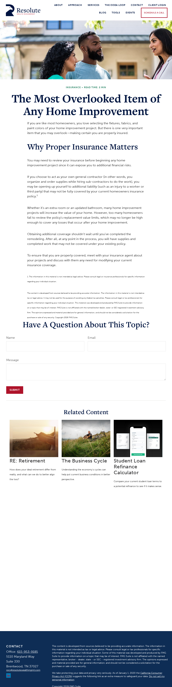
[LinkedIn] (8, 675)
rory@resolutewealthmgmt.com (23, 670)
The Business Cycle (84, 461)
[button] (58, 5)
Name (10, 338)
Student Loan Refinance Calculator (130, 467)
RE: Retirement (27, 461)
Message (12, 360)
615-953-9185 (27, 652)
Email (92, 338)
